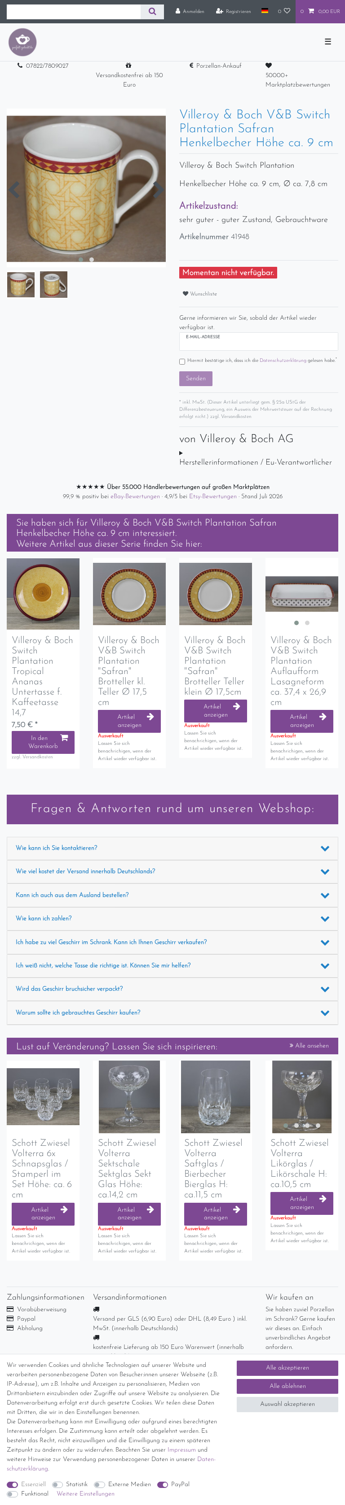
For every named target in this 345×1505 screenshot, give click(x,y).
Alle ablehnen (288, 1386)
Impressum (182, 1450)
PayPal (180, 1484)
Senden (196, 378)
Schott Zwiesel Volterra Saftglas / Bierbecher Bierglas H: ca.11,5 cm (213, 1169)
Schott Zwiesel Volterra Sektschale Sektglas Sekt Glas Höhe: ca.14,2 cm (127, 1169)
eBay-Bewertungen (136, 496)
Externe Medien (129, 1484)
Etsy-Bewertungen (214, 496)
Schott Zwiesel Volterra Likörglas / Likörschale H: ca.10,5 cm (299, 1164)
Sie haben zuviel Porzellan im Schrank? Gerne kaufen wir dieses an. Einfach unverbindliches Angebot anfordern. (300, 1328)
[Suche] (152, 11)
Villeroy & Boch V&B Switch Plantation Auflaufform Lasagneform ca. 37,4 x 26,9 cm (301, 672)
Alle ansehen (311, 1046)
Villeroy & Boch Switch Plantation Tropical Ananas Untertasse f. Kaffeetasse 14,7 (42, 677)
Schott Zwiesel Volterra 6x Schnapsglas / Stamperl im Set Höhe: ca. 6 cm (42, 1169)
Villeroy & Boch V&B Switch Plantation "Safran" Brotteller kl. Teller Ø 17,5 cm (128, 672)
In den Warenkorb (43, 742)
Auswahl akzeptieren (287, 1404)
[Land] (264, 11)
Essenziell (33, 1484)
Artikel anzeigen (129, 721)
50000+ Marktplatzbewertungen (297, 80)
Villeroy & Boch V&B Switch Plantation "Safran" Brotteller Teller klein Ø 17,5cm (215, 666)
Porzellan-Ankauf (219, 66)
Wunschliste (202, 294)
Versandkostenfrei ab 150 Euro (129, 80)
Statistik (77, 1484)
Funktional (35, 1494)
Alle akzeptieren (287, 1368)
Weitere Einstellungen (86, 1494)
